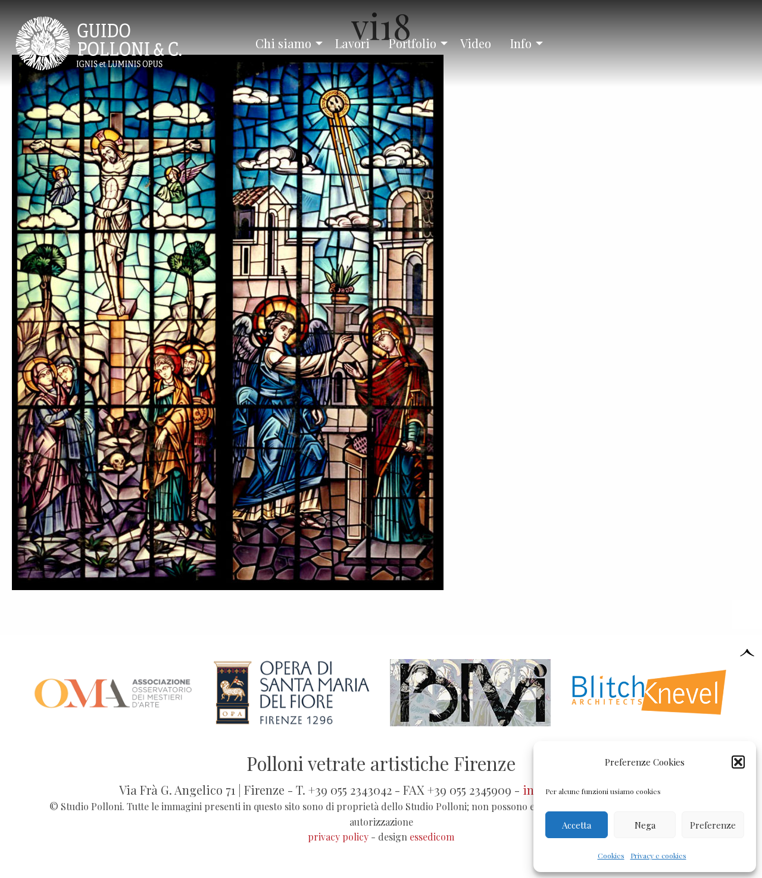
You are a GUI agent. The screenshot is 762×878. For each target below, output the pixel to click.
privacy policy (338, 836)
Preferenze (713, 825)
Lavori (352, 43)
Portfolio (412, 43)
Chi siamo (283, 43)
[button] (738, 762)
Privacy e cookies (658, 855)
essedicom (432, 836)
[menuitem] (286, 43)
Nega (645, 825)
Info (521, 43)
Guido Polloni (109, 43)
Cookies (611, 855)
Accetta (576, 825)
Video (475, 43)
